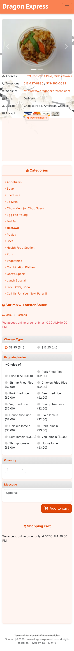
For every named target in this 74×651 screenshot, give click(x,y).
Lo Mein (12, 201)
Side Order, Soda (18, 287)
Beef (10, 241)
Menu (8, 314)
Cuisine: (10, 105)
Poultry (12, 234)
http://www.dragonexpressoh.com (47, 91)
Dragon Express (25, 6)
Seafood (13, 228)
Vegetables (14, 261)
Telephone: (12, 83)
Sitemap (9, 639)
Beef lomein (22, 437)
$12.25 (49, 347)
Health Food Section (20, 247)
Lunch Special (16, 280)
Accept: (10, 113)
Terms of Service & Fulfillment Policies (37, 635)
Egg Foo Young (17, 215)
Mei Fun (12, 221)
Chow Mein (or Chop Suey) (25, 208)
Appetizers (14, 182)
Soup (10, 188)
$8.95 (16, 347)
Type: (9, 98)
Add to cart (58, 508)
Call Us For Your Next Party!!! (27, 293)
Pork (10, 254)
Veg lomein (55, 437)
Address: (11, 76)
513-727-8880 (33, 83)
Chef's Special (16, 274)
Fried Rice (13, 195)
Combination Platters (21, 267)
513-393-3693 (56, 83)
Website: (10, 91)
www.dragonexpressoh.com (43, 639)
